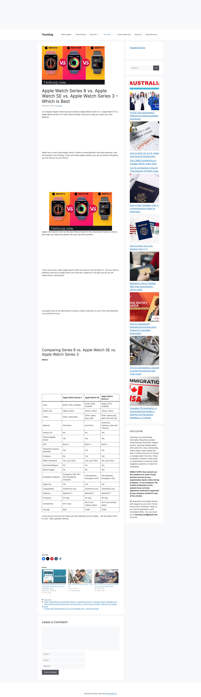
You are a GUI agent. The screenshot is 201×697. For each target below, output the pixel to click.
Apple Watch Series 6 (84, 602)
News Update (66, 34)
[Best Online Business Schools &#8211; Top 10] (80, 576)
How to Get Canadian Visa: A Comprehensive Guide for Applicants (144, 208)
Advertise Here (151, 34)
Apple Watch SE (55, 602)
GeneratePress (111, 694)
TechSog (47, 34)
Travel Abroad (80, 34)
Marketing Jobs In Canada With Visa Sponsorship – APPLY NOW (143, 286)
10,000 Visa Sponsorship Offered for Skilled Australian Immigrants (144, 115)
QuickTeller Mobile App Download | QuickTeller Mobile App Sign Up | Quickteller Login (54, 586)
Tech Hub (107, 34)
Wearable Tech (112, 602)
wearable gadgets (99, 602)
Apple (46, 602)
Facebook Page (137, 47)
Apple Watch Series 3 (68, 602)
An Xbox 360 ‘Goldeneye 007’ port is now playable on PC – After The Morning (71, 609)
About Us (138, 34)
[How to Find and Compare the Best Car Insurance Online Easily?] (106, 576)
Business (93, 34)
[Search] (156, 68)
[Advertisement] (63, 14)
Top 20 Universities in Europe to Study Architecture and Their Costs (144, 370)
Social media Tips (124, 34)
